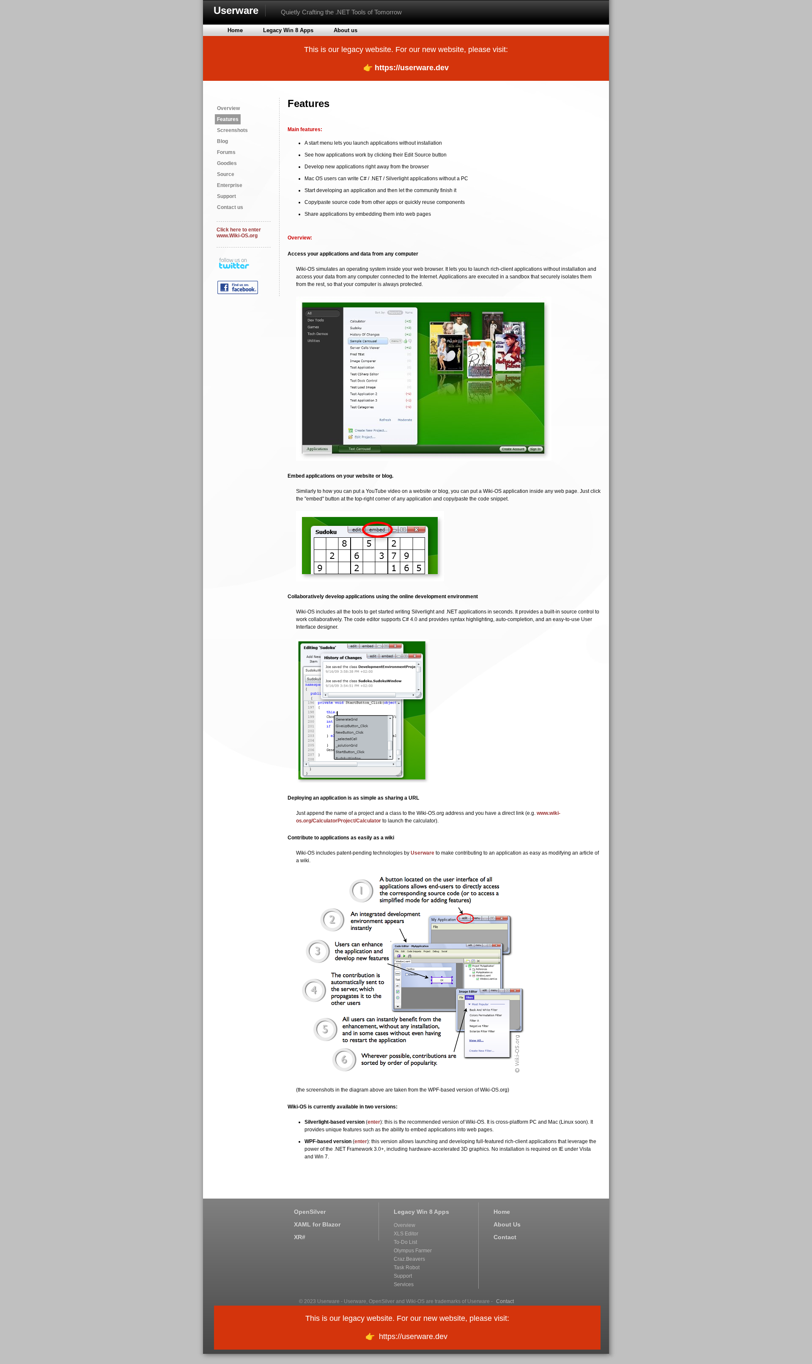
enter (374, 1122)
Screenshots (232, 130)
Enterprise (229, 185)
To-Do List (405, 1242)
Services (404, 1284)
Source (225, 174)
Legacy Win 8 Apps (421, 1211)
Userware (236, 10)
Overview (228, 108)
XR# (299, 1237)
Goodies (227, 163)
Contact (505, 1237)
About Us (507, 1224)
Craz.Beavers (409, 1259)
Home (502, 1211)
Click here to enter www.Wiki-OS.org (239, 233)
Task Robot (407, 1267)
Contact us (230, 207)
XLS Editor (406, 1234)
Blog (222, 141)
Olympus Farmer (413, 1251)
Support (226, 196)
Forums (226, 152)
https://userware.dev (412, 67)
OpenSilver (310, 1211)
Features (228, 119)
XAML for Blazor (317, 1224)
